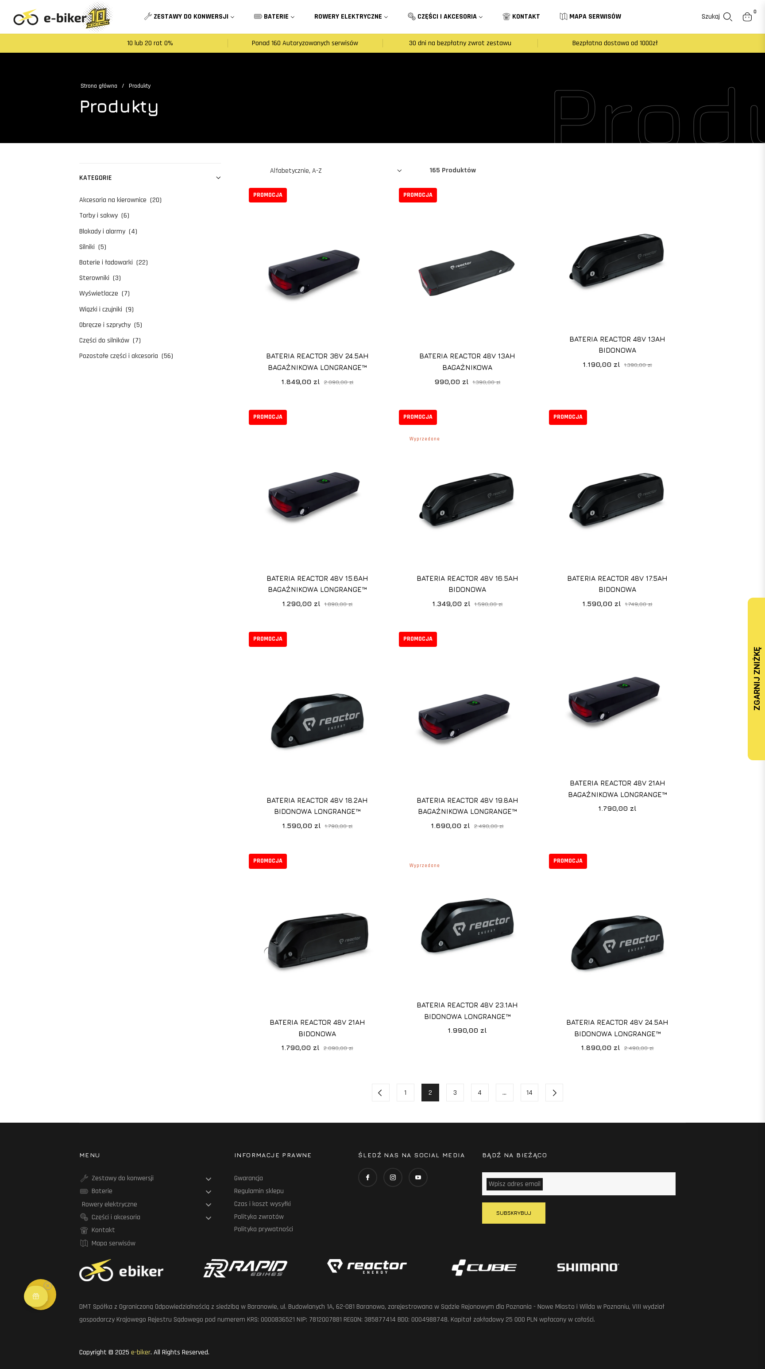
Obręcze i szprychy (110, 325)
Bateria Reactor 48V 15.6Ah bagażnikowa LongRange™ (317, 584)
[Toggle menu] (208, 1178)
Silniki (92, 247)
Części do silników (110, 340)
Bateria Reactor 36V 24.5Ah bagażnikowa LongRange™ (317, 361)
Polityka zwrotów (259, 1216)
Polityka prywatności (263, 1229)
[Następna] (554, 1092)
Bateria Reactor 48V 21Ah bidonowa (317, 1028)
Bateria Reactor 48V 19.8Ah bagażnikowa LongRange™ (467, 806)
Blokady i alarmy (108, 231)
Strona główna (99, 86)
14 (529, 1092)
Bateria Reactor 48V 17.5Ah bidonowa (617, 584)
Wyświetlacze (104, 293)
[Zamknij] (56, 1279)
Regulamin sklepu (259, 1191)
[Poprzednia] (381, 1092)
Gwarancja (248, 1178)
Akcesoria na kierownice (120, 200)
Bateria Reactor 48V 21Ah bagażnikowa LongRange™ (617, 788)
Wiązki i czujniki (106, 309)
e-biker (141, 1352)
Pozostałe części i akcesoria (126, 356)
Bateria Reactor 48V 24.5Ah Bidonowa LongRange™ (617, 1028)
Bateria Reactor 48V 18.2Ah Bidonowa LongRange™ (317, 806)
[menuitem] (189, 17)
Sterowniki (100, 278)
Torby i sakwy (104, 215)
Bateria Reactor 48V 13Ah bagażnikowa (467, 361)
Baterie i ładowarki (113, 262)
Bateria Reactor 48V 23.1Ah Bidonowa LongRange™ (467, 1010)
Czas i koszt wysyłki (262, 1204)
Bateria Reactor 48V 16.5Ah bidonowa (467, 584)
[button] (717, 17)
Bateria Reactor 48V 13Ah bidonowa (617, 344)
